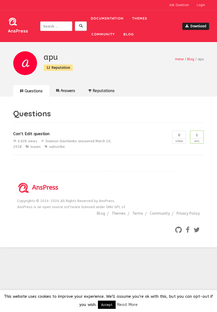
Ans (197, 138)
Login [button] (201, 5)
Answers (68, 91)
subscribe (57, 147)
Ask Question (179, 5)
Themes (139, 18)
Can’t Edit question (31, 133)
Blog (128, 34)
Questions (34, 91)
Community (103, 34)
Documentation (107, 18)
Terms (137, 213)
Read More (127, 304)
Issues (35, 147)
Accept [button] (106, 305)
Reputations (104, 91)
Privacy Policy (188, 213)
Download (198, 26)
